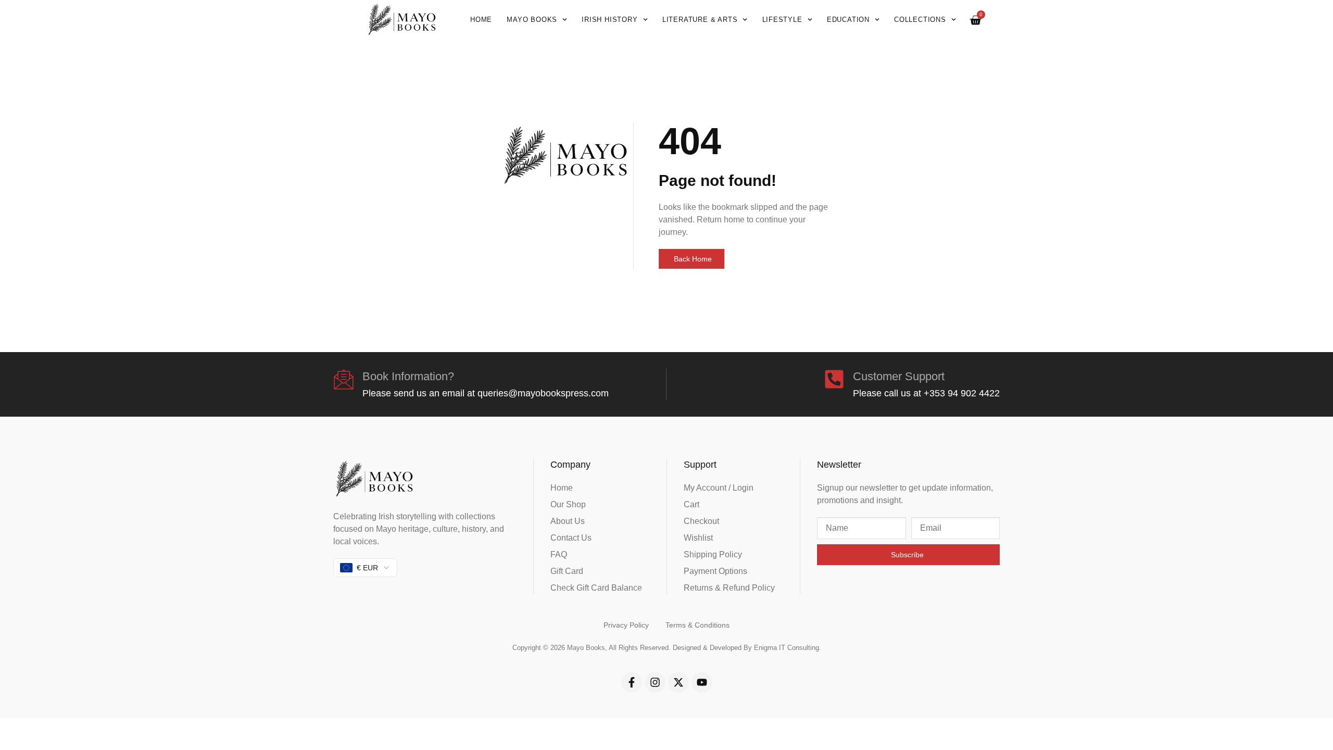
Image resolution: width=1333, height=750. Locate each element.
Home (481, 19)
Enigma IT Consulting (786, 648)
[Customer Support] (834, 379)
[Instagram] (655, 682)
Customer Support (899, 376)
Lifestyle (782, 19)
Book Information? (408, 376)
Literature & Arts (700, 19)
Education (848, 19)
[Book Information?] (343, 379)
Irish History (609, 19)
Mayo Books (532, 19)
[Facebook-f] (631, 682)
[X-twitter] (678, 682)
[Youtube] (701, 682)
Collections (920, 19)
